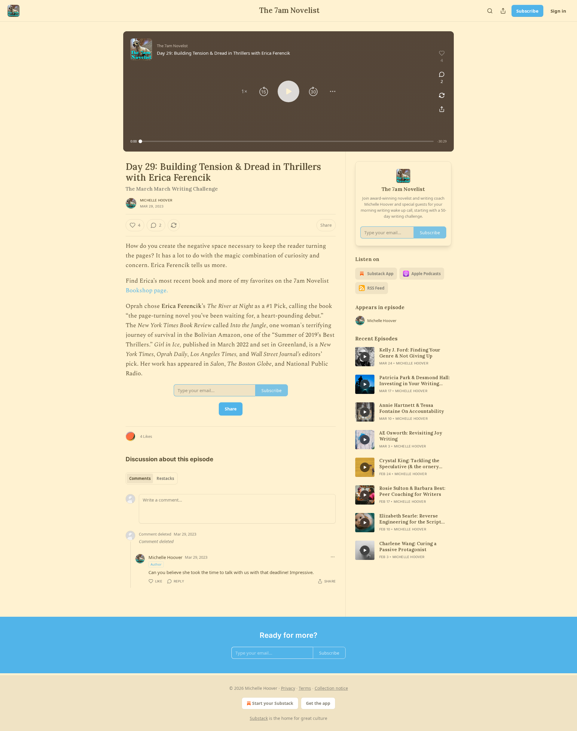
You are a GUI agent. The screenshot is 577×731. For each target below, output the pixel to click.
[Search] (490, 11)
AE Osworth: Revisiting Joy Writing (410, 436)
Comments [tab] (140, 478)
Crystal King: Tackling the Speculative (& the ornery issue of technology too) (409, 464)
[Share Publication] (503, 11)
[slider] (287, 141)
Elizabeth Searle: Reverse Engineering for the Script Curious (410, 519)
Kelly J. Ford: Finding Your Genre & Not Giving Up (409, 353)
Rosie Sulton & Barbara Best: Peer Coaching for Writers (412, 491)
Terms (305, 688)
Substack (259, 718)
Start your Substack (272, 703)
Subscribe (527, 11)
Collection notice (331, 688)
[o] (365, 356)
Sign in (558, 11)
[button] (244, 91)
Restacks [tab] (165, 478)
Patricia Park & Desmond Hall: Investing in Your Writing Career (414, 381)
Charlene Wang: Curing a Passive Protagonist (408, 546)
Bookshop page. (147, 290)
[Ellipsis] (332, 557)
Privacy (288, 688)
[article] (403, 357)
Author (156, 564)
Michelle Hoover (156, 200)
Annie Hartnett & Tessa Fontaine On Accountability (411, 408)
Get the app (318, 703)
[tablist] (152, 478)
